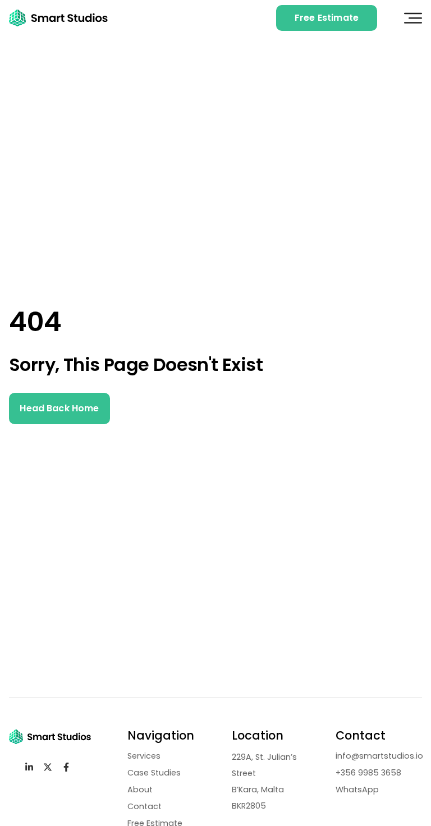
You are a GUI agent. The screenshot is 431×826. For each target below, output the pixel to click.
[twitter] (50, 767)
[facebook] (69, 767)
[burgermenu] (413, 18)
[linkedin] (32, 767)
